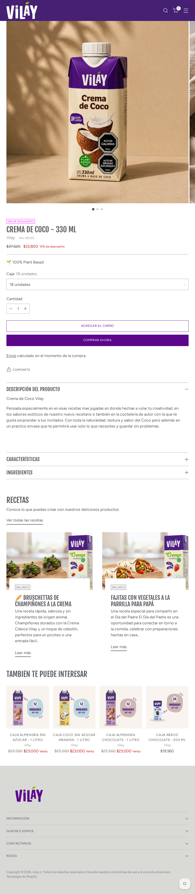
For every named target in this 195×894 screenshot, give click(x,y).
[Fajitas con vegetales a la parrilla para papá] (145, 561)
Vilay (10, 237)
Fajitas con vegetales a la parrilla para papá (140, 601)
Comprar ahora (97, 340)
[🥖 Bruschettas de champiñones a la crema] (49, 561)
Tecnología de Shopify (21, 876)
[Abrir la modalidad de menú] (186, 10)
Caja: (21, 273)
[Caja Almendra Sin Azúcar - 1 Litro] (27, 707)
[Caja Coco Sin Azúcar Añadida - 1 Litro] (74, 707)
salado (22, 587)
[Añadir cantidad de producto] (25, 308)
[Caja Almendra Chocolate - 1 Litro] (120, 707)
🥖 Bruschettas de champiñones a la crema (43, 601)
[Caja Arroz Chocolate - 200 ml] (167, 707)
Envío (11, 355)
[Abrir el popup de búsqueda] (166, 10)
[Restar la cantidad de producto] (11, 308)
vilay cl (37, 872)
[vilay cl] (21, 10)
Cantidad (14, 298)
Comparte (21, 370)
